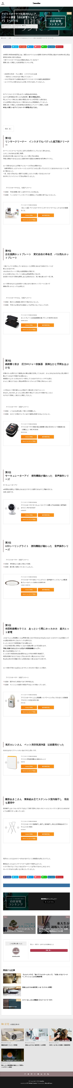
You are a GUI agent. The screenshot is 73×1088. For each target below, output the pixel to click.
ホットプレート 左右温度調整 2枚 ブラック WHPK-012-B (39, 318)
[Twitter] (15, 46)
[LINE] (44, 46)
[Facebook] (7, 46)
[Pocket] (37, 46)
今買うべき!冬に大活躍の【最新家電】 (60, 1045)
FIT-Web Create (32, 1083)
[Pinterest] (59, 46)
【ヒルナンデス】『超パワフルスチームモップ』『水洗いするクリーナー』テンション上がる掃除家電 (45, 975)
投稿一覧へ (48, 950)
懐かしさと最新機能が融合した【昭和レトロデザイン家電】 (12, 1066)
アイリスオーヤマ (8, 27)
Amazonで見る (29, 215)
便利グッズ (15, 27)
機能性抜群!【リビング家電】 (9, 1045)
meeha (42, 1081)
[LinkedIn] (51, 46)
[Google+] (23, 46)
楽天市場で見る (46, 215)
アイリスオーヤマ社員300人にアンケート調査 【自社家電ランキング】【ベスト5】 (34, 38)
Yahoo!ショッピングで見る (29, 219)
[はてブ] (30, 46)
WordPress (48, 1083)
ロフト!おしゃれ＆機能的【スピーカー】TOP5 (37, 1000)
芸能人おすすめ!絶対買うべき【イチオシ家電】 (37, 987)
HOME (4, 38)
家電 (25, 25)
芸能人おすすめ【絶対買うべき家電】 (35, 1045)
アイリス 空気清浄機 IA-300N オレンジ (33, 759)
